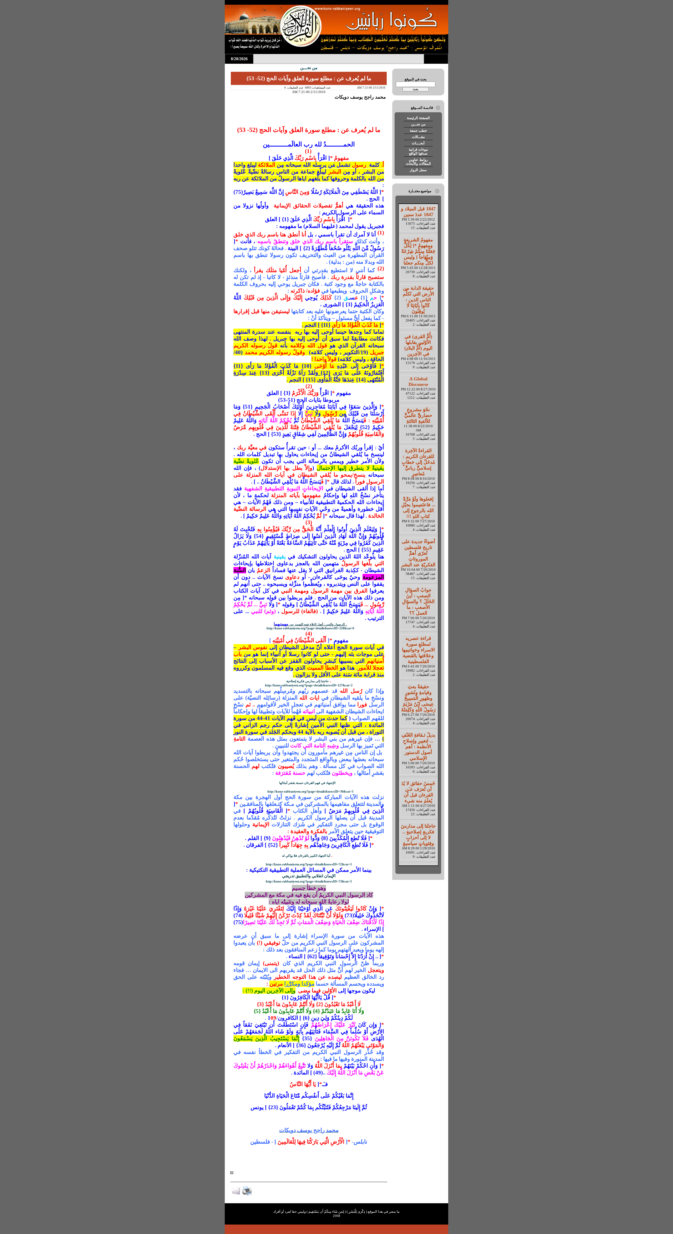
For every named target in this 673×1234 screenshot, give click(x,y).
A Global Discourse (418, 381)
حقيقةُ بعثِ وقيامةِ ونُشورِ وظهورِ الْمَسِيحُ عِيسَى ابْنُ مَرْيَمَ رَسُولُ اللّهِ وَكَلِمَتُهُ (418, 698)
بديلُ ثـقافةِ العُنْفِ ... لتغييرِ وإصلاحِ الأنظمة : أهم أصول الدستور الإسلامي (418, 746)
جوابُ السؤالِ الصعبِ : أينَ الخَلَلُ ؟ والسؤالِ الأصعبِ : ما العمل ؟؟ (418, 601)
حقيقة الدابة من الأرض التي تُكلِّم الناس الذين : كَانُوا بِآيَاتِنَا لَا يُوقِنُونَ (418, 299)
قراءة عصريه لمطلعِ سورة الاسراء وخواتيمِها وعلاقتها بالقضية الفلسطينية (418, 650)
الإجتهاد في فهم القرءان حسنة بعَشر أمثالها (307, 783)
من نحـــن (418, 124)
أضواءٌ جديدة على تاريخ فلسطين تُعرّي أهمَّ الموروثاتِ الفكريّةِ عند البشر (418, 553)
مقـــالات (418, 137)
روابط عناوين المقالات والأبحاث (418, 162)
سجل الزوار (418, 170)
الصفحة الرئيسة (418, 118)
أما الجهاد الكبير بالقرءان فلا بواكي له (306, 856)
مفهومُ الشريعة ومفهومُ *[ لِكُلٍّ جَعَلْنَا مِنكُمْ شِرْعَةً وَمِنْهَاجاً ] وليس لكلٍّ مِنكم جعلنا (418, 251)
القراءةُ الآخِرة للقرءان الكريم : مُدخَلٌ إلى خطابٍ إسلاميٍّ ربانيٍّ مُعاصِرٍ (418, 462)
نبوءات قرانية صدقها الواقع (418, 151)
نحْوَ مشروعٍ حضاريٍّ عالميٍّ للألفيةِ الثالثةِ (418, 415)
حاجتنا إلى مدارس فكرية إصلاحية (307, 681)
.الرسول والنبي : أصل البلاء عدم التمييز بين (318, 624)
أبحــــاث (418, 143)
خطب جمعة (418, 130)
